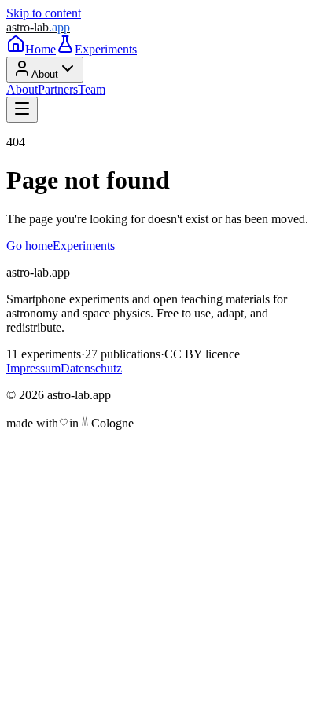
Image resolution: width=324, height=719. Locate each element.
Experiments (106, 49)
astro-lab (38, 27)
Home (40, 49)
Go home (29, 245)
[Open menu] (22, 110)
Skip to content (43, 13)
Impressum (33, 368)
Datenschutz (91, 368)
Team (91, 89)
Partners (58, 89)
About (44, 74)
